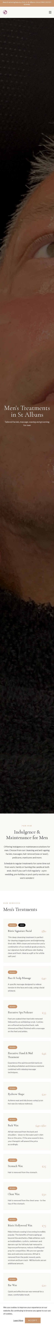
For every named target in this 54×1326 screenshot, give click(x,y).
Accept (32, 1320)
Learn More (18, 1320)
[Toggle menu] (50, 12)
